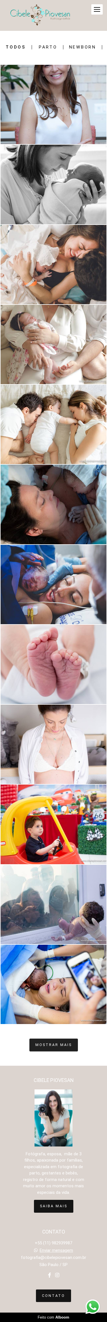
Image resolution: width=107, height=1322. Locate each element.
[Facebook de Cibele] (49, 1275)
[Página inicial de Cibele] (40, 15)
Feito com (53, 1317)
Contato (53, 1295)
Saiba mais (53, 1206)
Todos (16, 47)
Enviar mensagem (56, 1250)
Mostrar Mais (53, 1045)
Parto (48, 47)
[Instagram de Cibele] (57, 1275)
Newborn (82, 47)
